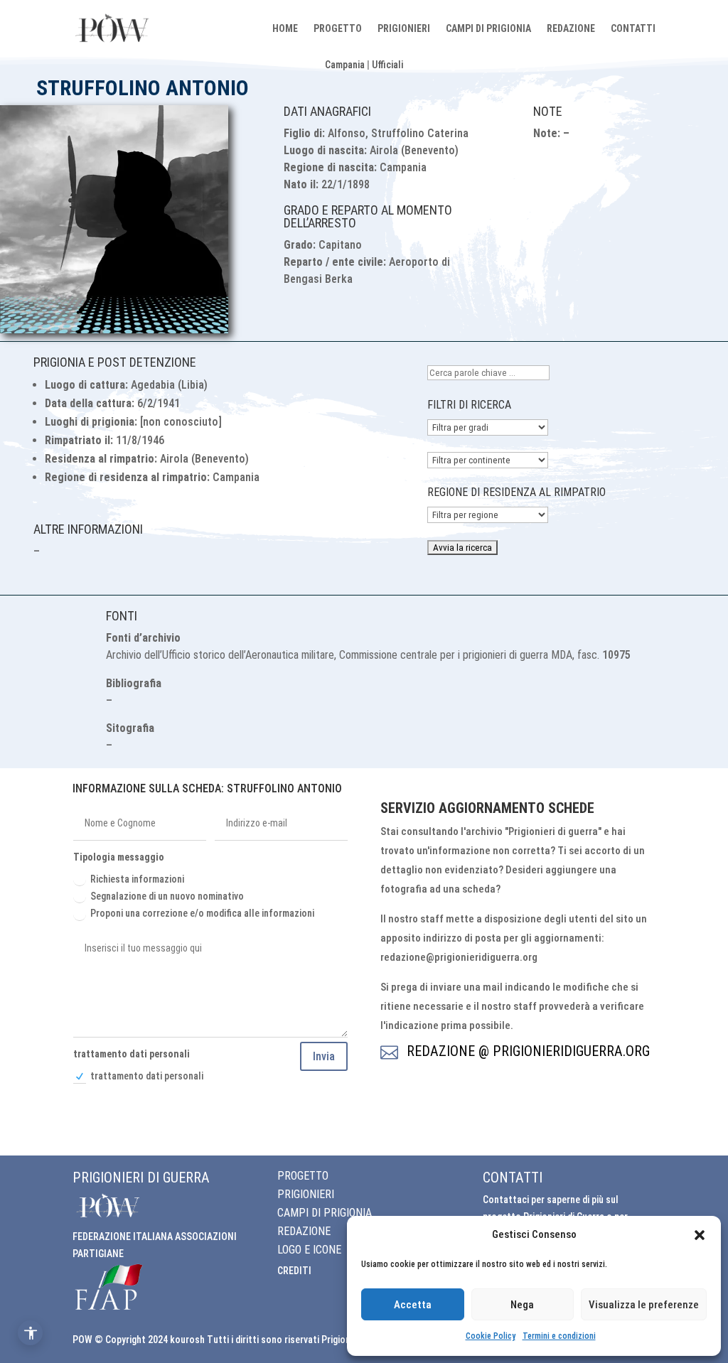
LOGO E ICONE (309, 1249)
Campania (345, 64)
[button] (699, 1235)
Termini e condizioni (559, 1336)
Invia (324, 1056)
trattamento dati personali (146, 1076)
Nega (522, 1304)
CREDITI (294, 1270)
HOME (285, 28)
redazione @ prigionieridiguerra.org (528, 1051)
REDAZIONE (571, 28)
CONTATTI (633, 28)
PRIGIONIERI (404, 28)
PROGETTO (338, 28)
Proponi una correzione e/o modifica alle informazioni (202, 913)
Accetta (413, 1304)
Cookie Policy (490, 1336)
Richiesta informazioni (137, 879)
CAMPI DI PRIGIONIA (488, 28)
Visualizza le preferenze (644, 1304)
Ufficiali (387, 64)
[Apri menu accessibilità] (30, 1332)
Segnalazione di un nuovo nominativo (167, 896)
